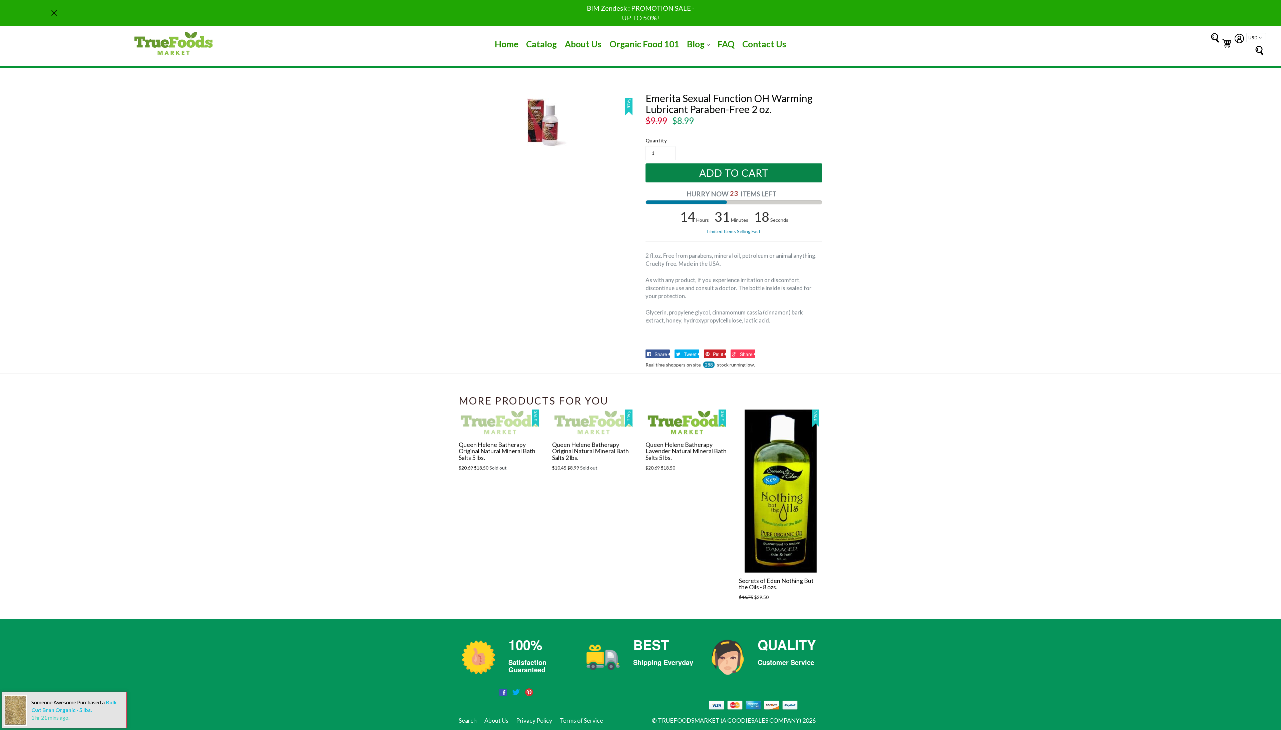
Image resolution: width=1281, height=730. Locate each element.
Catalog (541, 44)
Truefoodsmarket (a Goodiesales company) (729, 720)
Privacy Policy (534, 720)
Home (506, 44)
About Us (583, 44)
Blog (700, 43)
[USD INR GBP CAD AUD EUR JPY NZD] (1256, 37)
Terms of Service (581, 720)
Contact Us (764, 44)
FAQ (726, 44)
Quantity (656, 140)
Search (468, 720)
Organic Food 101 (644, 44)
